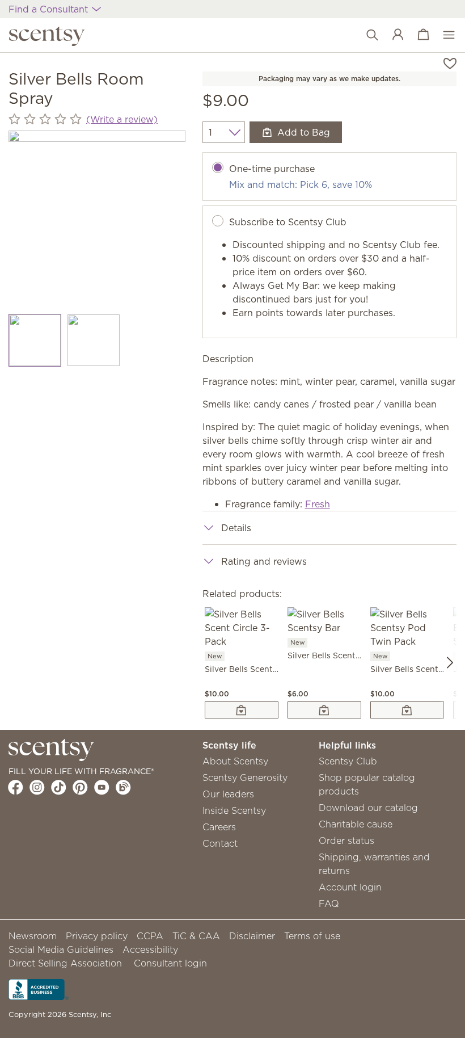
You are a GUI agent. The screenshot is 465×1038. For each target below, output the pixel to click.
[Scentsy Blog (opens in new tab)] (123, 787)
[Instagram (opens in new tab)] (37, 787)
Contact (220, 843)
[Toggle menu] (443, 35)
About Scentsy (235, 761)
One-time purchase (272, 168)
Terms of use (312, 936)
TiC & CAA (196, 936)
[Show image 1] (35, 340)
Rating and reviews (264, 561)
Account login (350, 887)
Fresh (317, 504)
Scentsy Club (348, 761)
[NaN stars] (45, 119)
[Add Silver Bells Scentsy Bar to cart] (324, 709)
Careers (219, 827)
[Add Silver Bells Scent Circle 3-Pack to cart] (241, 709)
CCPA (150, 936)
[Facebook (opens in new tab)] (15, 787)
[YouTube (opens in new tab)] (101, 787)
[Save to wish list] (449, 62)
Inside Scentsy (234, 810)
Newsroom (33, 936)
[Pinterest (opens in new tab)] (80, 787)
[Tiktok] (58, 787)
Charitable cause (355, 824)
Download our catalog (368, 807)
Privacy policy (97, 936)
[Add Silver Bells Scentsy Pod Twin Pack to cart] (407, 709)
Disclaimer (252, 936)
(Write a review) (122, 119)
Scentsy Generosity (245, 777)
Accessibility (150, 949)
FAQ (329, 903)
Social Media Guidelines (61, 949)
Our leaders (228, 794)
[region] (97, 219)
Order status (346, 840)
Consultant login (170, 963)
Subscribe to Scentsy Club (287, 222)
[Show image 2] (93, 340)
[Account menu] (392, 35)
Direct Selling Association (65, 963)
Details (236, 528)
